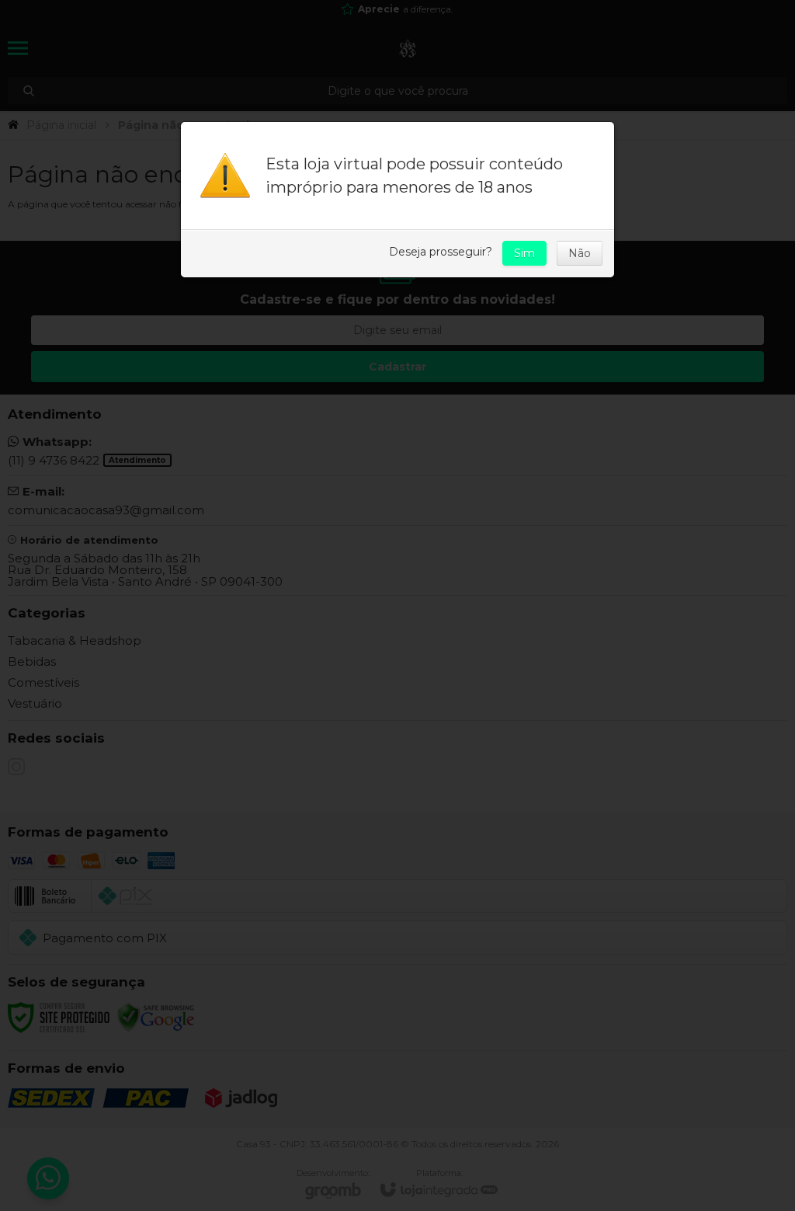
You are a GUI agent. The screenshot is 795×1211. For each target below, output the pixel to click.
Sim (524, 253)
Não (579, 253)
